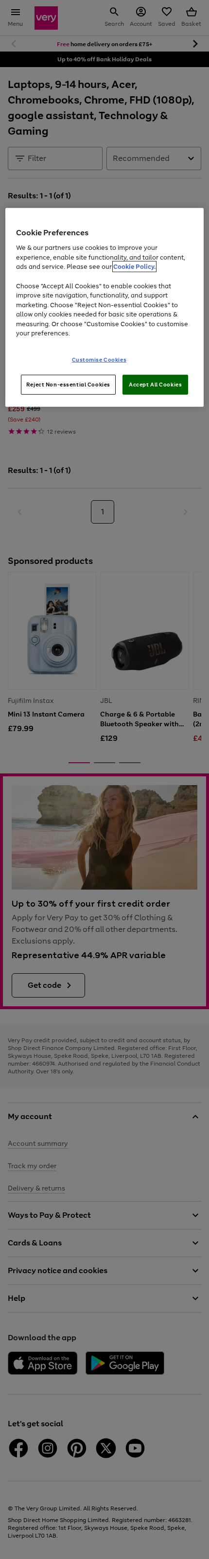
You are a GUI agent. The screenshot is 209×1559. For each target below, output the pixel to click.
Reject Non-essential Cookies (68, 384)
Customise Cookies (99, 359)
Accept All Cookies (155, 384)
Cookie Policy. (134, 266)
